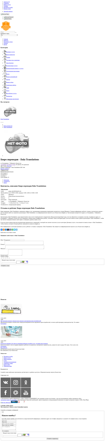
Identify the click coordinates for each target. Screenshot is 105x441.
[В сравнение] (1, 122)
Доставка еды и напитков (13, 60)
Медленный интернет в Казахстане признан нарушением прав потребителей (21, 321)
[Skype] (14, 230)
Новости (6, 40)
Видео (5, 44)
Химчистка (9, 96)
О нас (5, 360)
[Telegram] (17, 230)
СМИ (7, 88)
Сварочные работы (11, 85)
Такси (7, 90)
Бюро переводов (10, 54)
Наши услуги (7, 357)
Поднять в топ (4, 170)
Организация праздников (12, 71)
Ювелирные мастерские (12, 99)
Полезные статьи (8, 41)
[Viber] (10, 230)
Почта (7, 74)
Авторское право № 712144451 (9, 400)
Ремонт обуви (9, 82)
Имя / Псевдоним (5, 240)
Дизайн (8, 57)
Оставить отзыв (11, 164)
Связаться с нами (8, 363)
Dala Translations (5, 119)
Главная (6, 39)
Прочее (8, 79)
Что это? (9, 166)
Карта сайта (7, 364)
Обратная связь (8, 366)
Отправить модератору (52, 438)
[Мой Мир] (6, 230)
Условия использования (10, 362)
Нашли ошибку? (5, 168)
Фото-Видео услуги (11, 93)
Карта (5, 182)
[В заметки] (2, 122)
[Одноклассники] (4, 230)
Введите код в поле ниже (8, 260)
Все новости (4, 347)
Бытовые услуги (10, 52)
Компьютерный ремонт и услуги (14, 68)
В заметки (18, 164)
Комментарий (4, 255)
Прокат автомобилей (11, 76)
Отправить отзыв (5, 265)
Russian (11, 17)
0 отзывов (3, 164)
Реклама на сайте (8, 356)
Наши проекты (8, 359)
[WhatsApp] (12, 230)
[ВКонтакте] (1, 230)
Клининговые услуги (11, 65)
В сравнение (25, 164)
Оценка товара (4, 256)
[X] (8, 230)
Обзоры (6, 43)
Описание (6, 180)
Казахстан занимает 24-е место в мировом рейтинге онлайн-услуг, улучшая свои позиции (24, 343)
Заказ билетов (9, 63)
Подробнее (3, 323)
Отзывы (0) (7, 181)
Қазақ (9, 18)
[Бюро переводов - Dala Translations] (17, 155)
